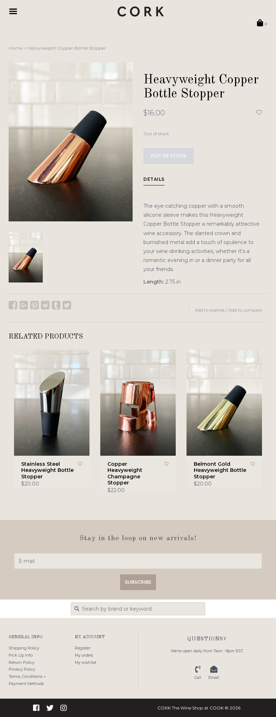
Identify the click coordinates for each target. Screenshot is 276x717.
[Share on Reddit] (45, 305)
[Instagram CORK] (64, 708)
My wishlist (85, 662)
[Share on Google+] (23, 305)
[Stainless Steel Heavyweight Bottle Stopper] (51, 403)
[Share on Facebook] (13, 305)
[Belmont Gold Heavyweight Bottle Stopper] (224, 403)
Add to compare (245, 310)
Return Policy (21, 662)
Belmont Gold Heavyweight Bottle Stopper (220, 470)
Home (15, 48)
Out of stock (169, 155)
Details (154, 179)
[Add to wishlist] (259, 113)
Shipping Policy (24, 648)
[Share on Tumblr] (56, 305)
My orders (84, 655)
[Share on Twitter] (67, 305)
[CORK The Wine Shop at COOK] (141, 11)
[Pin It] (34, 305)
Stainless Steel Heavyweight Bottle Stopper (47, 470)
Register (82, 648)
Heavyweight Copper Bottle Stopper (66, 48)
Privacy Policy (22, 669)
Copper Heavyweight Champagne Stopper (124, 473)
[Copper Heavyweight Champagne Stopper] (138, 403)
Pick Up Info (21, 655)
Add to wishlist (210, 310)
